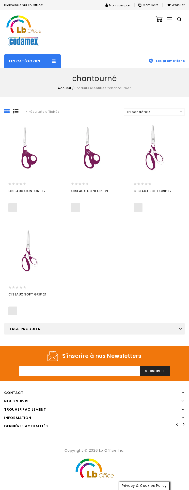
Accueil (64, 88)
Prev (176, 424)
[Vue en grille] (8, 112)
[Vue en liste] (17, 112)
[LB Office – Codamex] (24, 32)
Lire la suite (12, 207)
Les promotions (170, 60)
